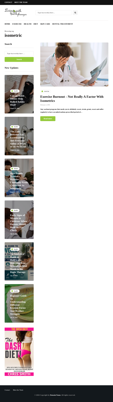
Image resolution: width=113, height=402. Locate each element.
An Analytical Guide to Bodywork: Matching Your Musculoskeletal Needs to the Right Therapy (18, 263)
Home (7, 24)
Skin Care (45, 24)
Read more (48, 119)
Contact (8, 2)
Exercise (17, 24)
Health (27, 24)
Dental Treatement (62, 24)
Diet (36, 24)
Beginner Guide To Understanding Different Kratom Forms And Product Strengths (18, 304)
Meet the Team (20, 2)
